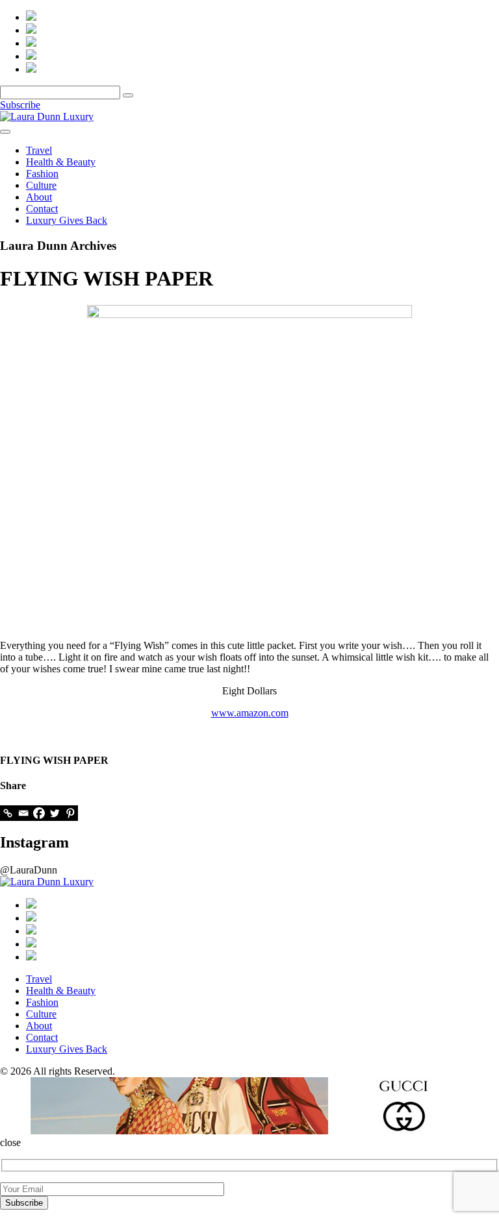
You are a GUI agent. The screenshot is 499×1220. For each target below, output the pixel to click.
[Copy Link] (8, 813)
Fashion (42, 173)
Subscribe (20, 104)
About (39, 196)
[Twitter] (54, 813)
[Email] (23, 813)
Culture (41, 185)
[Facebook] (39, 813)
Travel (39, 150)
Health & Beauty (61, 161)
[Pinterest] (70, 813)
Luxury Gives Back (66, 220)
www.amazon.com (249, 712)
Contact (42, 208)
